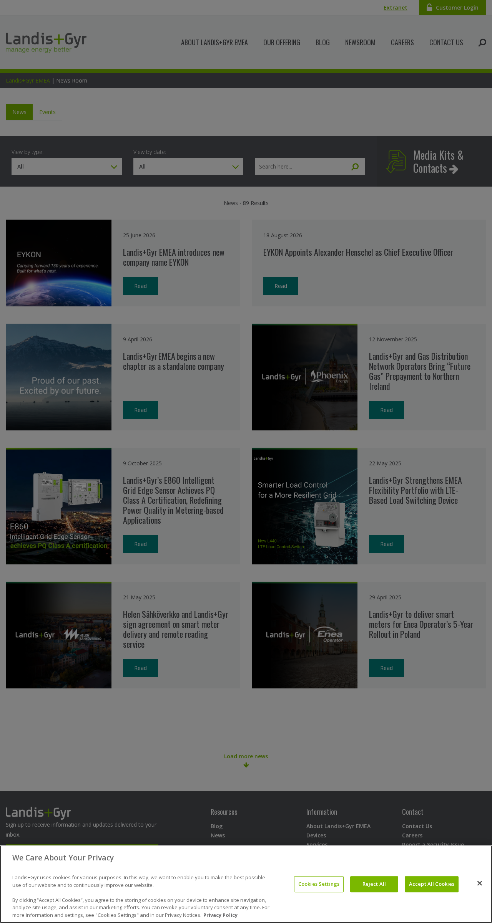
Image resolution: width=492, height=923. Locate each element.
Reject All (374, 883)
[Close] (479, 883)
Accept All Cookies (431, 883)
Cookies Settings (318, 883)
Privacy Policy (220, 914)
